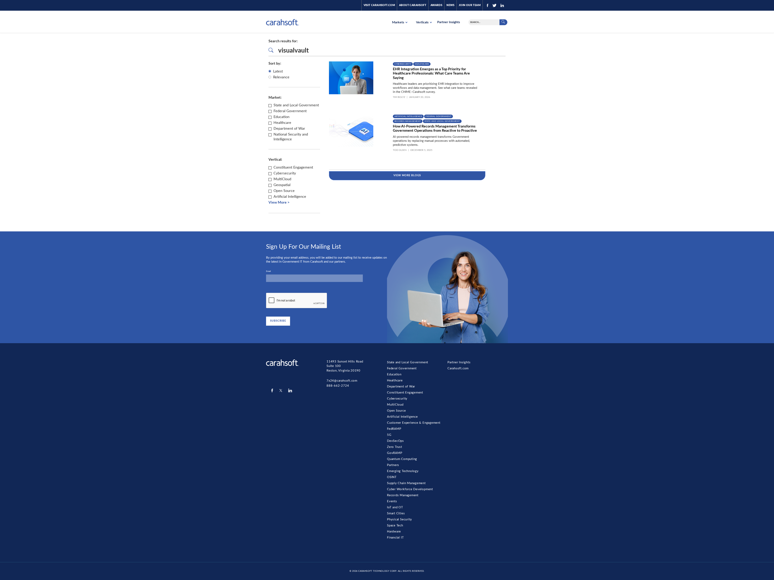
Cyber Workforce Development (410, 489)
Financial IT (395, 537)
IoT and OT (395, 507)
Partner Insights (448, 22)
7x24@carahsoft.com (342, 380)
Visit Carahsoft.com (379, 5)
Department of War (401, 386)
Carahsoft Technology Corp (377, 571)
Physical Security (399, 519)
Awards (436, 5)
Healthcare (422, 64)
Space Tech (395, 525)
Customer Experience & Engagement (413, 422)
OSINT (392, 477)
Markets (398, 22)
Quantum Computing (402, 459)
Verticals (422, 22)
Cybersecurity (402, 64)
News (450, 5)
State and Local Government (442, 121)
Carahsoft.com (458, 368)
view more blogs (407, 175)
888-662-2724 (338, 385)
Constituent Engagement (405, 392)
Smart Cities (396, 513)
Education (394, 374)
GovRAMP (394, 453)
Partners (393, 465)
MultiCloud (395, 404)
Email (268, 271)
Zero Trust (394, 446)
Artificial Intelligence (408, 116)
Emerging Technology (403, 471)
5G (389, 434)
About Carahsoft (412, 5)
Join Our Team (470, 5)
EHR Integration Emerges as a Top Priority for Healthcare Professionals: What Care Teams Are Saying (431, 73)
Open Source (396, 410)
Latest (278, 71)
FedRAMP (394, 428)
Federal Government (438, 116)
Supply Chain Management (406, 483)
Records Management (407, 121)
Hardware (394, 531)
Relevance (281, 77)
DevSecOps (395, 440)
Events (392, 501)
